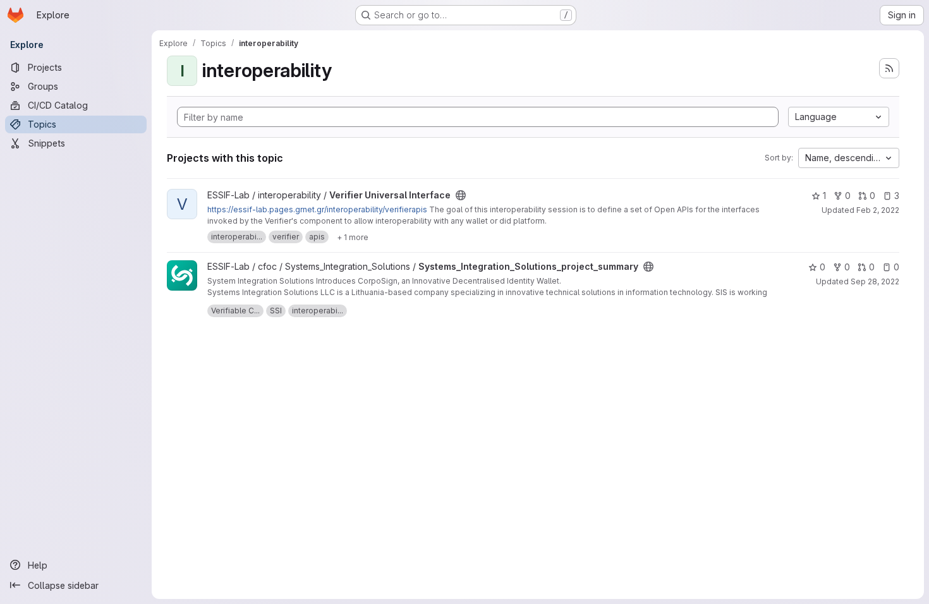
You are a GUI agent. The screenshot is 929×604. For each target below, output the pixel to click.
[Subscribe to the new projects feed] (889, 68)
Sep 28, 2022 (875, 281)
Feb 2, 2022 (877, 210)
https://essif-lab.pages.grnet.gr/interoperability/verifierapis (317, 209)
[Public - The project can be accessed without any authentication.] (461, 195)
